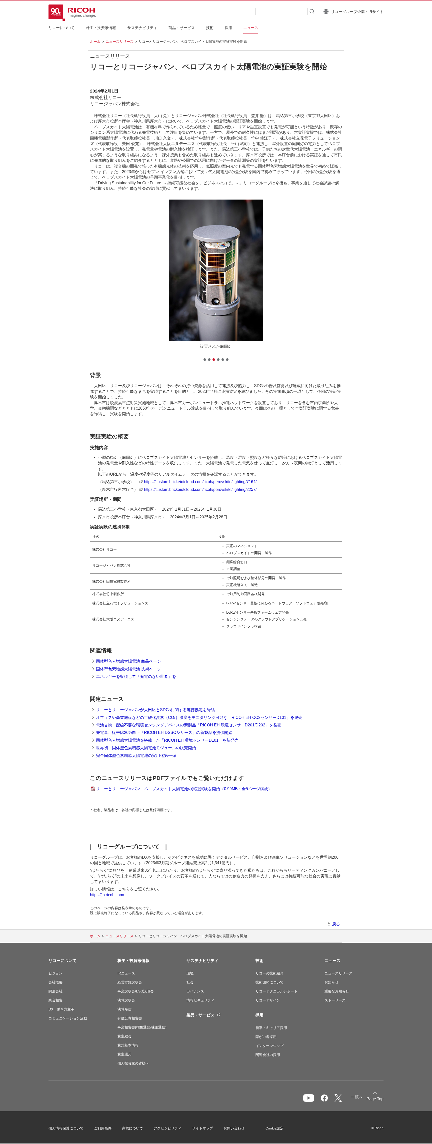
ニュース (332, 960)
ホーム (95, 42)
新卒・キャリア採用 (271, 1028)
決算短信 (125, 1009)
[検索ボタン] (311, 11)
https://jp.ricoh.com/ (107, 895)
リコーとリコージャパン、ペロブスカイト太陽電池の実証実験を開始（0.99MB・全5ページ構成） (184, 789)
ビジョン (55, 973)
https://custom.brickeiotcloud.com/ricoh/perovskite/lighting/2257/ (200, 489)
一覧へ (357, 1097)
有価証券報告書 (130, 1018)
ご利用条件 (103, 1128)
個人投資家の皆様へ (133, 1063)
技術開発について (270, 982)
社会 (190, 982)
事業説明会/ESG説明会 (136, 991)
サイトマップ (202, 1128)
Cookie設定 (275, 1128)
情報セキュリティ (200, 1000)
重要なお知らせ (336, 991)
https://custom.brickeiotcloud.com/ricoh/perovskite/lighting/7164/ (200, 482)
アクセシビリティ (168, 1128)
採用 (260, 1015)
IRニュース (126, 973)
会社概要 (55, 982)
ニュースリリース (120, 42)
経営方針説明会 (130, 982)
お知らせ (331, 982)
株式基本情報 (128, 1045)
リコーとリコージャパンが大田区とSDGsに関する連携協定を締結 (155, 710)
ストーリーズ (335, 1000)
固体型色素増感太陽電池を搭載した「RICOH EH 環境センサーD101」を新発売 (167, 740)
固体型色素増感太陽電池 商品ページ (128, 661)
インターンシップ (270, 1046)
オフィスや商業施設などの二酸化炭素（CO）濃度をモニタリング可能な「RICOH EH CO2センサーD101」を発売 (199, 717)
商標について (132, 1128)
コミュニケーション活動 (67, 1018)
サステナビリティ (202, 960)
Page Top (375, 1099)
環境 (190, 973)
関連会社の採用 (268, 1055)
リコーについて (62, 960)
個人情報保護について (66, 1128)
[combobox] (281, 11)
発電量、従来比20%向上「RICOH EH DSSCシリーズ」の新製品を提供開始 (164, 732)
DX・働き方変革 (61, 1009)
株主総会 (125, 1036)
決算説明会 (126, 1000)
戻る (336, 924)
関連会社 (55, 991)
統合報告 (55, 1000)
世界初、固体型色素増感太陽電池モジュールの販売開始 (146, 748)
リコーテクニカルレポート (277, 991)
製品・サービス (200, 1015)
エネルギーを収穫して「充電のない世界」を (136, 676)
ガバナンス (195, 991)
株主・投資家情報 (134, 960)
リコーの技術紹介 (270, 973)
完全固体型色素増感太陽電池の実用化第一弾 (136, 755)
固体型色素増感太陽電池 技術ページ (128, 669)
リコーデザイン (268, 1000)
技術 (260, 960)
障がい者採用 (266, 1037)
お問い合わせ (234, 1128)
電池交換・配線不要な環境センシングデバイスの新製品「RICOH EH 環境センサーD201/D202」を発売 (188, 725)
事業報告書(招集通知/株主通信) (142, 1027)
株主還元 (125, 1054)
